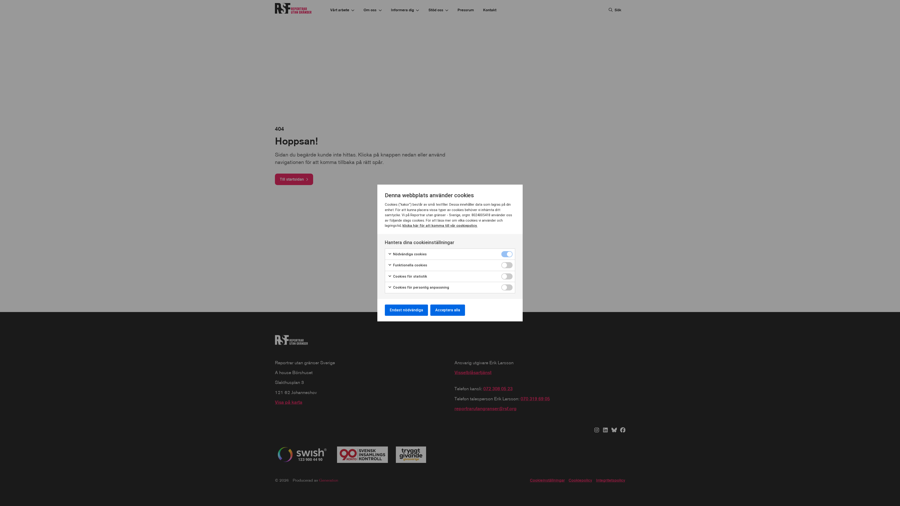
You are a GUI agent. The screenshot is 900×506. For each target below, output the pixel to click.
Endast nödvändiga (406, 310)
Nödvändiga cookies (409, 254)
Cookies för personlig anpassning (420, 287)
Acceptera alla (447, 310)
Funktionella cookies (409, 265)
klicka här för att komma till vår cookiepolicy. (439, 225)
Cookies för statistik (409, 276)
